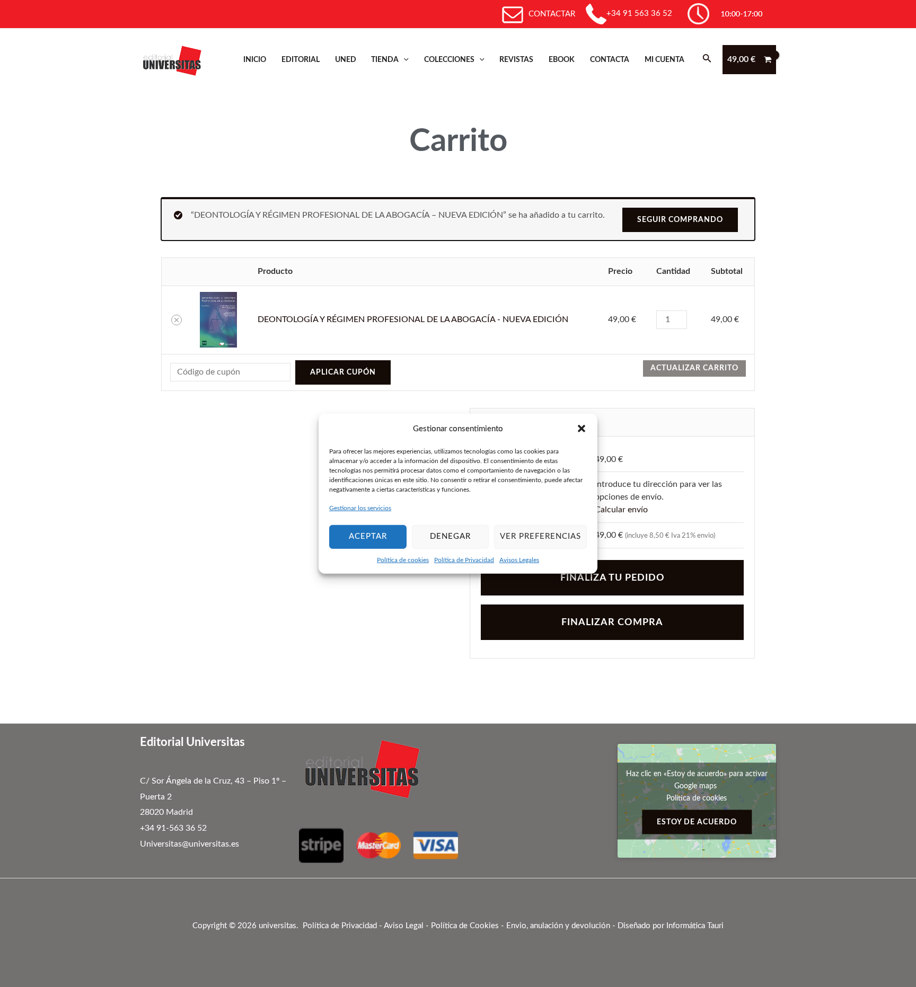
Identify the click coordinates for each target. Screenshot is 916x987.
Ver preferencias (540, 536)
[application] (404, 60)
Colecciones (449, 60)
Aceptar (368, 536)
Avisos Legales (519, 559)
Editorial (300, 60)
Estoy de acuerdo (697, 821)
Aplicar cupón (343, 372)
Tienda (385, 60)
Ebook (562, 60)
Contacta (609, 60)
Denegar (450, 536)
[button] (581, 428)
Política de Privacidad (464, 559)
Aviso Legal (404, 926)
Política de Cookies (465, 926)
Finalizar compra (612, 622)
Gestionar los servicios (360, 508)
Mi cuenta (664, 60)
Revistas (516, 60)
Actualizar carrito (694, 368)
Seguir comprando (680, 220)
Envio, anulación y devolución (558, 926)
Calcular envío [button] (621, 509)
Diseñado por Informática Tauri (671, 926)
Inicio (254, 60)
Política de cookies (403, 559)
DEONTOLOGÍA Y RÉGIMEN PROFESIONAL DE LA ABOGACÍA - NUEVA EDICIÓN (413, 319)
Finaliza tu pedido (612, 577)
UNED (345, 60)
